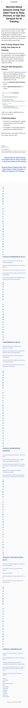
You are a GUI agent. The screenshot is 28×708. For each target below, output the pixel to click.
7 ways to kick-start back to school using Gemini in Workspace (12, 261)
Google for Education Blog (13, 558)
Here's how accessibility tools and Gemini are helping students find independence (13, 351)
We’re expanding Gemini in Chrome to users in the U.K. (14, 658)
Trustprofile (5, 688)
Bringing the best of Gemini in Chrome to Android (12, 674)
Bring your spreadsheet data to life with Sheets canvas (14, 266)
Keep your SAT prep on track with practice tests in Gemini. (13, 581)
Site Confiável (6, 696)
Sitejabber (5, 690)
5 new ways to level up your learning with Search (13, 569)
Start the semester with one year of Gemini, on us (14, 577)
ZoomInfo (5, 691)
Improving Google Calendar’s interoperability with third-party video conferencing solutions (13, 475)
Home (2, 151)
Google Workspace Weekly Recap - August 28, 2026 (14, 455)
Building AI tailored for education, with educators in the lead (12, 347)
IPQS (4, 681)
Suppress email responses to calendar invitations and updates (12, 471)
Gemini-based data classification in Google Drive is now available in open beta (13, 460)
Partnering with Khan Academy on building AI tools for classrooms (13, 564)
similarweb (5, 695)
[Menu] (2, 2)
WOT (4, 685)
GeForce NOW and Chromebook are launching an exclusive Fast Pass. (14, 361)
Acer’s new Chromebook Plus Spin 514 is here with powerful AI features (13, 365)
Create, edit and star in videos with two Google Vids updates (14, 273)
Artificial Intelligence (5, 149)
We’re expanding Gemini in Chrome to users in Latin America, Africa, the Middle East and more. (14, 668)
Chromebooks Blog (11, 342)
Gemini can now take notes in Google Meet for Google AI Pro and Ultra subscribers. (14, 278)
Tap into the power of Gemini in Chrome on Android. (13, 654)
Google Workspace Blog (14, 257)
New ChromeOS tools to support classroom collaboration (13, 356)
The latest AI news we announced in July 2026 (14, 270)
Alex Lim (4, 145)
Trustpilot (5, 693)
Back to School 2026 (8, 573)
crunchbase (5, 680)
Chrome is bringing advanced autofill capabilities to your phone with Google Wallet (13, 663)
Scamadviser (6, 686)
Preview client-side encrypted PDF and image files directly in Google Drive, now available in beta (14, 466)
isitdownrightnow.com (8, 683)
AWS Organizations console (18, 72)
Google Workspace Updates (11, 449)
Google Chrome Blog (12, 649)
